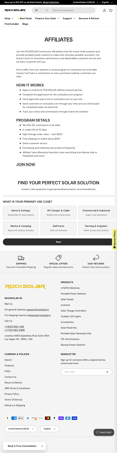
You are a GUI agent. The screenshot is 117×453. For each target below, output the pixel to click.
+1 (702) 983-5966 (15, 330)
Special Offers (114, 239)
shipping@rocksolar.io (39, 315)
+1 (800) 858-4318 (14, 326)
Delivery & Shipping (15, 405)
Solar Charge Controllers (73, 310)
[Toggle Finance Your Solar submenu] (58, 18)
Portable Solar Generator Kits (76, 333)
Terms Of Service (13, 399)
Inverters (65, 305)
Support (67, 18)
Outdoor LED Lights (71, 316)
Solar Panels (67, 299)
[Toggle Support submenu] (74, 18)
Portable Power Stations (73, 293)
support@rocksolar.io (37, 309)
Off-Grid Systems (70, 339)
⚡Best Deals (24, 18)
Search (8, 359)
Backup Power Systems (73, 344)
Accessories (67, 322)
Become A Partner (89, 18)
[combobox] (64, 10)
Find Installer (12, 23)
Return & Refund (13, 382)
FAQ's (7, 371)
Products (9, 365)
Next (58, 241)
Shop (7, 18)
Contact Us (10, 376)
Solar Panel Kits (69, 327)
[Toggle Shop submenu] (12, 18)
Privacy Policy (12, 393)
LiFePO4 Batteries (70, 287)
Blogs (25, 23)
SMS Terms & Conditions (17, 388)
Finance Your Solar (45, 18)
